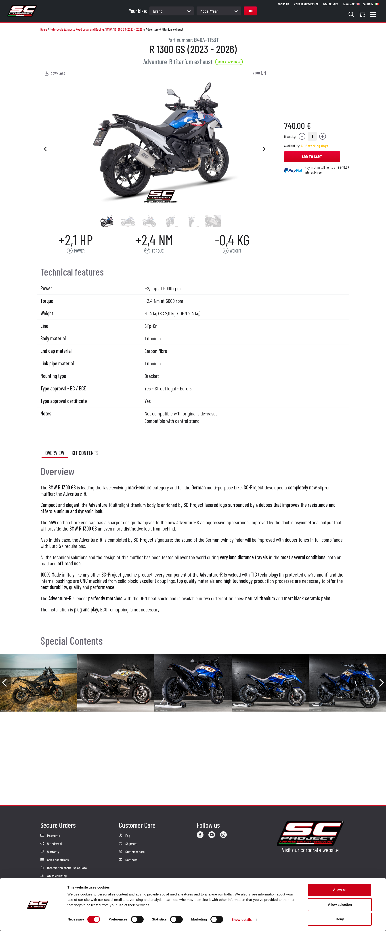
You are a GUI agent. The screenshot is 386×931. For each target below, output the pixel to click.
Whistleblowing (56, 876)
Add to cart (312, 156)
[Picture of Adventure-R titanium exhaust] (106, 221)
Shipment (131, 843)
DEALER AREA (330, 4)
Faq (127, 835)
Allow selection (340, 904)
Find (251, 11)
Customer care (135, 851)
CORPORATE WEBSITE (306, 4)
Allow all (339, 890)
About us (283, 4)
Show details (241, 919)
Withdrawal (54, 843)
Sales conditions (57, 859)
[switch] (137, 919)
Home (43, 29)
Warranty (52, 851)
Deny (340, 919)
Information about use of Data (66, 868)
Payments (53, 835)
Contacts (131, 859)
